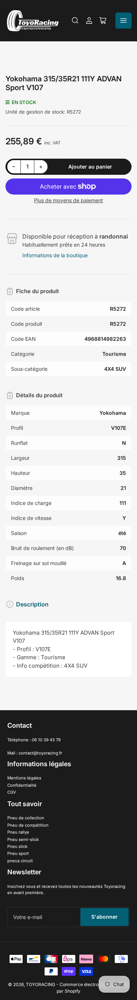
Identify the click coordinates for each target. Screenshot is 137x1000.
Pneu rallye (18, 832)
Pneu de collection (25, 817)
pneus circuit (20, 860)
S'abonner (104, 917)
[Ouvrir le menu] (123, 20)
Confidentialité (22, 785)
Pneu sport (18, 853)
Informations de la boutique (55, 255)
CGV (11, 792)
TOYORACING (40, 984)
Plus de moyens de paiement (68, 200)
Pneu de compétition (28, 825)
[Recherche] (75, 20)
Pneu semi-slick (23, 839)
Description (32, 604)
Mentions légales (24, 778)
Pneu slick (17, 846)
